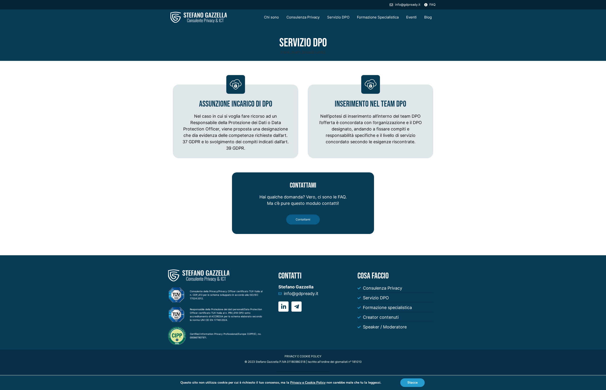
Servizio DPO (338, 17)
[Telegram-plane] (296, 306)
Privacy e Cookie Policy (307, 382)
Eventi (411, 17)
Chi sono (271, 17)
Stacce (412, 382)
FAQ (342, 196)
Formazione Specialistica (378, 17)
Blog (428, 17)
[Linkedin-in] (283, 306)
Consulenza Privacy (303, 17)
